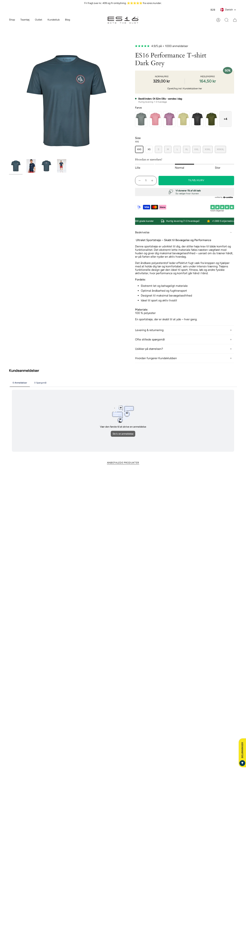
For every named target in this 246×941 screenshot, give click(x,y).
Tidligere (9, 100)
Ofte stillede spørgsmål (150, 339)
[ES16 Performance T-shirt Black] (197, 119)
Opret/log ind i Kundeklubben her (184, 88)
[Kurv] (235, 20)
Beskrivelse (142, 232)
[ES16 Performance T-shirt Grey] (141, 119)
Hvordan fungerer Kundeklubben (156, 358)
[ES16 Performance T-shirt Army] (211, 119)
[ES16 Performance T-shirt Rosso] (169, 119)
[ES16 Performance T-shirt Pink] (155, 119)
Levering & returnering (149, 330)
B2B (213, 9)
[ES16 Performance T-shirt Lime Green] (183, 119)
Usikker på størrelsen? (149, 349)
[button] (25, 20)
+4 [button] (225, 119)
